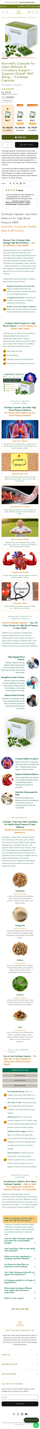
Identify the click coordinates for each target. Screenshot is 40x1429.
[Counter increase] (11, 145)
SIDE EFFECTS (20, 1080)
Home (3, 17)
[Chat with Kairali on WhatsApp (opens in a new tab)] (36, 1425)
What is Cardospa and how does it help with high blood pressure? (19, 1219)
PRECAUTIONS (20, 1085)
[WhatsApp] (21, 183)
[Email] (24, 183)
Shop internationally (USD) (27, 2)
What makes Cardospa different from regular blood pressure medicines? (18, 1290)
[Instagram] (22, 1414)
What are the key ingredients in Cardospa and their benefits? (17, 1257)
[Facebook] (10, 183)
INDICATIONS (20, 1075)
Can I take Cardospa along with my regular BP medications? (19, 1273)
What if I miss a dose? (14, 1298)
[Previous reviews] (4, 197)
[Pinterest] (17, 183)
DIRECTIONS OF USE (20, 1070)
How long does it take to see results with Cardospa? (19, 1249)
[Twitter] (14, 183)
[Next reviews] (35, 197)
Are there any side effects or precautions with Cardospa (16, 1265)
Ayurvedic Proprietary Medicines (16, 17)
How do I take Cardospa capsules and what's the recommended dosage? (18, 1240)
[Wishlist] (33, 12)
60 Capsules (7, 100)
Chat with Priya (31, 1420)
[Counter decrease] (3, 145)
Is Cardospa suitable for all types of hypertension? (19, 1281)
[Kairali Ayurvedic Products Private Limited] (20, 1324)
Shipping (4, 94)
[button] (3, 12)
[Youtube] (26, 1414)
